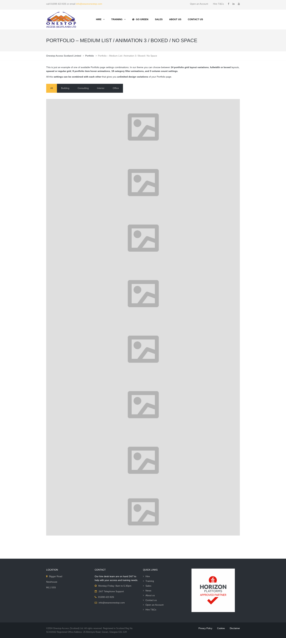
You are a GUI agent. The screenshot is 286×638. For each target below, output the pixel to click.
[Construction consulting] (143, 349)
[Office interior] (143, 404)
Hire (147, 576)
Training (149, 581)
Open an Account (199, 3)
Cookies (221, 628)
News (148, 590)
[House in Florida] (143, 182)
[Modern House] (143, 127)
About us (150, 595)
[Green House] (143, 460)
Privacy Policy (205, 628)
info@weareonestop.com (89, 3)
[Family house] (143, 293)
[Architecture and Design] (143, 238)
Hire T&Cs (218, 3)
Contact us (151, 600)
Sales (148, 585)
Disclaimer (235, 628)
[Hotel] (143, 512)
